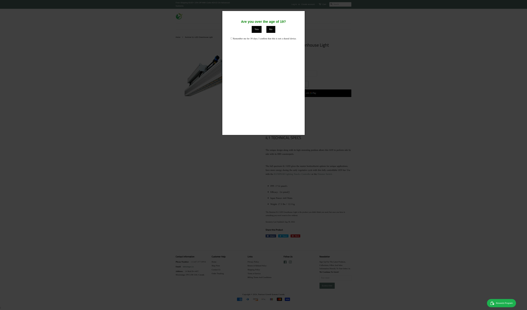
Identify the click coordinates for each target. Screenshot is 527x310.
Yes (257, 29)
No (270, 29)
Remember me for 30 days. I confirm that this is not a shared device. (264, 39)
